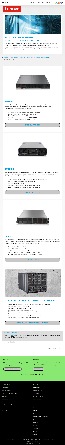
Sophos (34, 434)
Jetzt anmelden (38, 369)
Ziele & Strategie (6, 399)
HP (33, 419)
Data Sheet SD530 (32, 260)
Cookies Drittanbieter (32, 439)
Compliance (5, 387)
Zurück (6, 57)
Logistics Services (37, 396)
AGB (24, 439)
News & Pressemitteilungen (9, 393)
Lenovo (34, 425)
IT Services (35, 393)
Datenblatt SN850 (32, 125)
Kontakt (32, 2)
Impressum (55, 439)
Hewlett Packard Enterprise (40, 416)
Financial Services (37, 390)
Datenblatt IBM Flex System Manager (32, 323)
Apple (34, 404)
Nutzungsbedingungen (33, 441)
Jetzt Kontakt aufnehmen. (12, 369)
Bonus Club (5, 410)
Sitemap (6, 342)
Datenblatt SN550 (32, 192)
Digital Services (36, 387)
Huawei (34, 413)
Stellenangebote (6, 390)
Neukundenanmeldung (8, 404)
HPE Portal (35, 422)
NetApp (34, 431)
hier (12, 335)
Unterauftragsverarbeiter (14, 439)
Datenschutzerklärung (45, 439)
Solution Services (37, 399)
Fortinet (34, 410)
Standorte (5, 396)
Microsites (5, 407)
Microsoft (35, 428)
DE (53, 2)
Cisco (34, 407)
